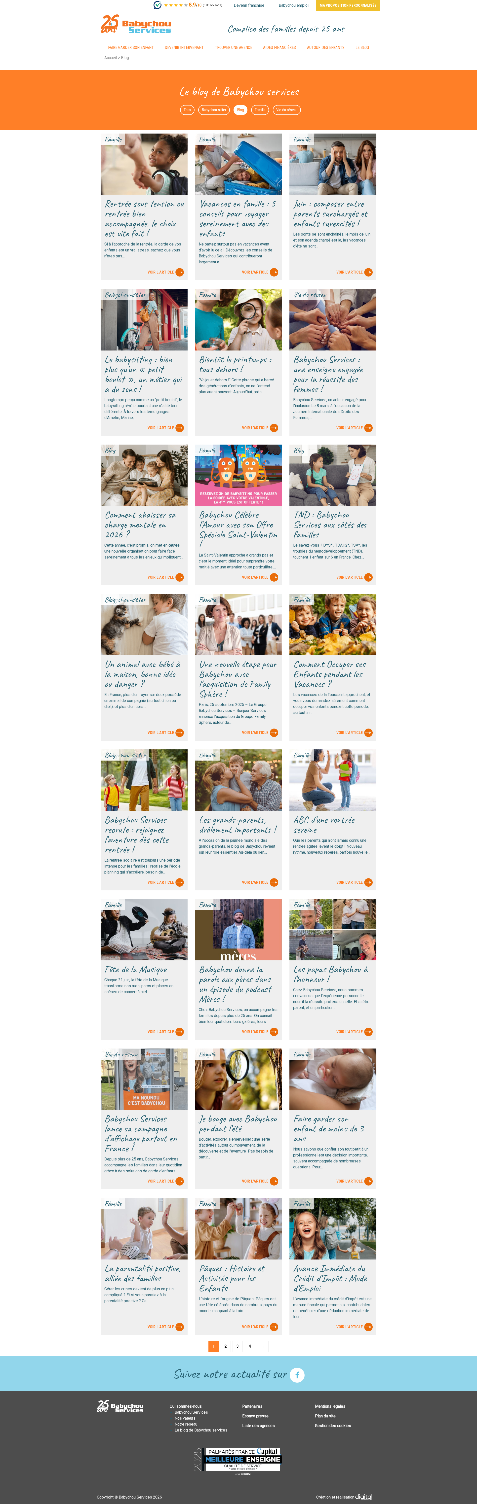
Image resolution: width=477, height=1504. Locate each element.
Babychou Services (191, 1412)
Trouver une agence (233, 47)
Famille (260, 109)
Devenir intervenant (184, 47)
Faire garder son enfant (131, 47)
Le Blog (362, 47)
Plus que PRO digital (367, 1497)
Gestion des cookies (333, 1425)
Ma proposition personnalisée (348, 5)
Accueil (110, 57)
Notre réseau (186, 1424)
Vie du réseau (286, 109)
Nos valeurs (185, 1418)
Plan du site (325, 1416)
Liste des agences (258, 1425)
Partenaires (252, 1406)
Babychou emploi (294, 5)
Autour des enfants (326, 47)
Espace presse (255, 1416)
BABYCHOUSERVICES (136, 23)
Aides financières (279, 47)
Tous (187, 109)
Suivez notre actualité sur (231, 1373)
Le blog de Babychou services (201, 1430)
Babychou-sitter (214, 109)
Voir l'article (161, 272)
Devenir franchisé (249, 5)
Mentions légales (330, 1406)
